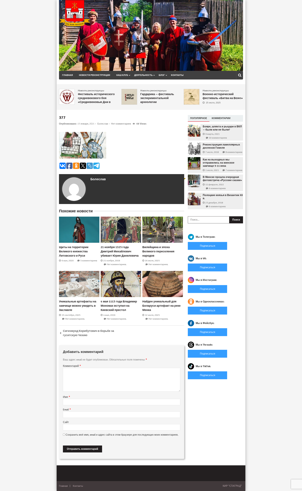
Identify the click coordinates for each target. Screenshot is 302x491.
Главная (67, 75)
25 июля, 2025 (213, 102)
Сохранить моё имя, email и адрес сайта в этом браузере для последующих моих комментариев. (122, 434)
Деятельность (143, 75)
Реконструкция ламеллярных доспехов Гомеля (221, 146)
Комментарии (221, 118)
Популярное (198, 118)
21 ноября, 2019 (111, 260)
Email (67, 409)
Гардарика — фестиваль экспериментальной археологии (157, 98)
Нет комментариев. (117, 264)
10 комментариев (218, 137)
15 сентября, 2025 (71, 315)
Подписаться (207, 245)
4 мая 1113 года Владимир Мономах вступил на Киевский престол (119, 306)
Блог (162, 75)
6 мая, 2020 (68, 260)
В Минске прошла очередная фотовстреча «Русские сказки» (222, 179)
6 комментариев (217, 188)
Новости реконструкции (94, 75)
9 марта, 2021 (212, 134)
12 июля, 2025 (152, 315)
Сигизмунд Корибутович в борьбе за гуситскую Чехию (88, 333)
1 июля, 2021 (212, 170)
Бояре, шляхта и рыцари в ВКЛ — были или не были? (222, 128)
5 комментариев (88, 260)
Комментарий (72, 366)
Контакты (177, 75)
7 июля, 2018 (212, 152)
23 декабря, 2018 (214, 202)
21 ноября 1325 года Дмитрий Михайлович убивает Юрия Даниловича (120, 251)
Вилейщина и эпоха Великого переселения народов (158, 251)
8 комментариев (234, 152)
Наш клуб (122, 75)
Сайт (66, 422)
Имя (66, 397)
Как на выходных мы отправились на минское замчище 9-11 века (218, 162)
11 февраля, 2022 (214, 184)
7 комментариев (234, 170)
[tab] (198, 118)
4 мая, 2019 (109, 315)
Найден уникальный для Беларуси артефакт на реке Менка (161, 306)
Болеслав (102, 123)
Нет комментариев (121, 123)
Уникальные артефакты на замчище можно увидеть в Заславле (77, 306)
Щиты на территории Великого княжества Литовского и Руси (73, 251)
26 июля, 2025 (152, 260)
